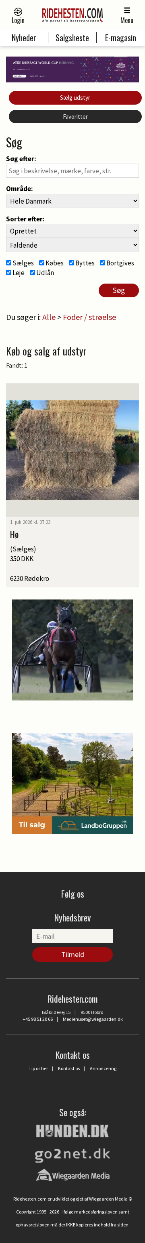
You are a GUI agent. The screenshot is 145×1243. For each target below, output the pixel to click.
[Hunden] (72, 1129)
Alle (49, 317)
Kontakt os (69, 1068)
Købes (54, 263)
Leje (18, 272)
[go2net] (72, 1153)
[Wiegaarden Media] (73, 1174)
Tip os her (38, 1068)
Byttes (84, 263)
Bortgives (119, 263)
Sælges (22, 263)
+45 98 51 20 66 (38, 1019)
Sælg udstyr (75, 97)
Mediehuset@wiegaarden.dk (93, 1019)
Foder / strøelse (89, 317)
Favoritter (75, 116)
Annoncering (103, 1068)
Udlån (44, 272)
